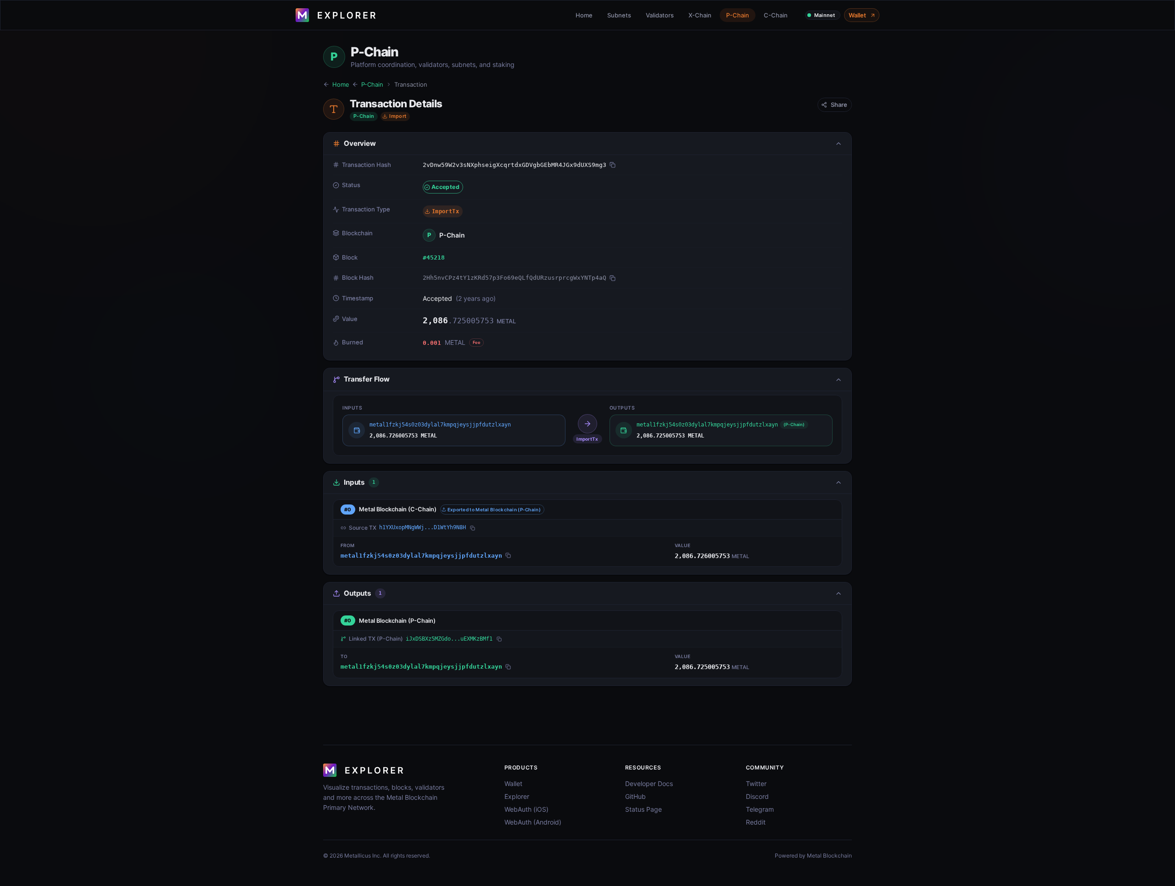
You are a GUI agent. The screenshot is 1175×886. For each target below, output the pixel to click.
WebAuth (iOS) (526, 809)
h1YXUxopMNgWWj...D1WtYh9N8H (422, 527)
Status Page (643, 809)
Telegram (760, 809)
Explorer (516, 796)
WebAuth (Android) (532, 822)
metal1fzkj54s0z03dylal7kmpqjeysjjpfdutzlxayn (421, 555)
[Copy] (612, 165)
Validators (660, 15)
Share (839, 104)
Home (584, 15)
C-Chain (776, 15)
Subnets (619, 15)
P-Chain (737, 15)
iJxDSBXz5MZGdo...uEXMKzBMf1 (449, 639)
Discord (757, 796)
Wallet (857, 15)
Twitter (756, 783)
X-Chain (699, 15)
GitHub (635, 796)
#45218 (434, 257)
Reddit (756, 822)
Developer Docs (649, 783)
